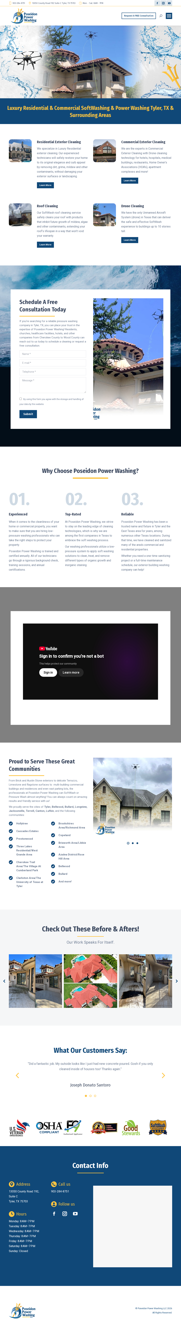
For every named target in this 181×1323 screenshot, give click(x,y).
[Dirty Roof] (90, 981)
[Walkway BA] (145, 981)
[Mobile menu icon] (169, 16)
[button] (128, 843)
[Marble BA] (35, 981)
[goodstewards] (131, 1127)
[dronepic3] (132, 797)
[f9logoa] (73, 1127)
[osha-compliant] (49, 1127)
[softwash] (158, 1127)
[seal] (104, 1127)
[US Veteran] (20, 1127)
